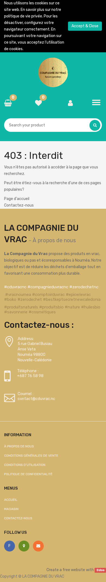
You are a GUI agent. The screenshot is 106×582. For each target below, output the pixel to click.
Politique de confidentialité (28, 474)
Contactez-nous (19, 205)
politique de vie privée (23, 16)
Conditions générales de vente (31, 455)
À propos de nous (54, 240)
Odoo (100, 570)
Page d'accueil (16, 198)
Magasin (11, 509)
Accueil (10, 500)
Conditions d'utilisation (24, 465)
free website (74, 570)
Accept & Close (84, 26)
